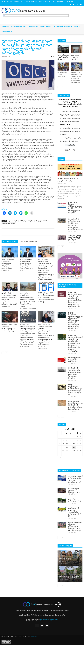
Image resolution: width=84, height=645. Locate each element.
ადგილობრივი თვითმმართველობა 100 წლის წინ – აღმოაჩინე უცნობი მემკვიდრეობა (75, 405)
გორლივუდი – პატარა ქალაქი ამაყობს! (75, 57)
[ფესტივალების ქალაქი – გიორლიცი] (63, 66)
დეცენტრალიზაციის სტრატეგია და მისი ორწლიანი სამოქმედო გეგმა (75, 479)
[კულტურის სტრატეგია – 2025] (62, 500)
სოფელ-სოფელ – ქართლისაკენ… (65, 560)
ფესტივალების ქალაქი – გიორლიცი (62, 74)
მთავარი (6, 26)
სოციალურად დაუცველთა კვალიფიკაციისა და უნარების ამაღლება (70, 131)
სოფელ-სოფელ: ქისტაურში (69, 577)
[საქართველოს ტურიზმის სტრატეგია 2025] (62, 490)
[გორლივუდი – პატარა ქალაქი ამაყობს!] (77, 49)
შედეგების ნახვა (70, 150)
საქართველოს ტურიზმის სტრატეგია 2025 (74, 490)
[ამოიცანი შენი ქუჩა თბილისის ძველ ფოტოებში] (62, 237)
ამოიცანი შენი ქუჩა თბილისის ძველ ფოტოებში (75, 238)
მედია (76, 26)
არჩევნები (6, 31)
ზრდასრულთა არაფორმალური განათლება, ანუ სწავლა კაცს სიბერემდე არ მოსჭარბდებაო (76, 77)
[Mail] (77, 4)
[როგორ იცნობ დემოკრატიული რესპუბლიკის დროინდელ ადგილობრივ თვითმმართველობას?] (62, 220)
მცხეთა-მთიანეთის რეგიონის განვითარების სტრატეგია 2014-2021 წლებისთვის (75, 526)
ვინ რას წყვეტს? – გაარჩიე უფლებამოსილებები (68, 179)
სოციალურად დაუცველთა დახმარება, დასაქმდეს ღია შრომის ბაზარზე (70, 121)
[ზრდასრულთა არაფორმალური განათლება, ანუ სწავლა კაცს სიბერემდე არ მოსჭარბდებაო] (77, 66)
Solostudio (33, 637)
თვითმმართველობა (18, 26)
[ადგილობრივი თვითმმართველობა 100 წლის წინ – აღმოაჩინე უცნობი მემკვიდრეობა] (62, 403)
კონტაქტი (69, 1)
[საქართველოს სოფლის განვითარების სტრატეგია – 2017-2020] (62, 509)
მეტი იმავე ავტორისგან (29, 242)
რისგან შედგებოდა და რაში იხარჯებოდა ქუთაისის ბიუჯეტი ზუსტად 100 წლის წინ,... (75, 389)
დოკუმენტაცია (45, 26)
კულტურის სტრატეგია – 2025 (74, 500)
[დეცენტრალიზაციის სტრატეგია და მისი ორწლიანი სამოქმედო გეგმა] (62, 478)
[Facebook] (73, 4)
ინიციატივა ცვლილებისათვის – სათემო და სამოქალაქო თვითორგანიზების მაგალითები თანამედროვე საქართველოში (75, 299)
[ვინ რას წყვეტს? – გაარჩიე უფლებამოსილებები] (70, 170)
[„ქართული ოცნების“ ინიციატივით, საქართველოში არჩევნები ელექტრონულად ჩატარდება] (10, 251)
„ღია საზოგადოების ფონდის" (37, 610)
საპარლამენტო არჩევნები (27, 221)
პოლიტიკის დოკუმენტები (69, 470)
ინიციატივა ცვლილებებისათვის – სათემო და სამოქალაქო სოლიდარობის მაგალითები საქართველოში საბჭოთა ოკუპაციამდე (75, 343)
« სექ (59, 457)
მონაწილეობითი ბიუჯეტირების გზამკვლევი (74, 359)
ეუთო (10, 221)
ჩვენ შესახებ (31, 1)
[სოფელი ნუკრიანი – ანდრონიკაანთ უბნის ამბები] (63, 49)
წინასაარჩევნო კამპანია (9, 223)
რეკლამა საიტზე (58, 1)
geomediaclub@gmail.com (49, 620)
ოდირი (16, 221)
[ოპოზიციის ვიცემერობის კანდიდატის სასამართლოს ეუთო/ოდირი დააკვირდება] (10, 316)
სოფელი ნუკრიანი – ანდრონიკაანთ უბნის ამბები (63, 57)
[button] (70, 4)
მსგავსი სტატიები (10, 242)
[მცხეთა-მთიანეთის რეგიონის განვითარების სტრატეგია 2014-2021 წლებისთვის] (62, 525)
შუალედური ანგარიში (41, 221)
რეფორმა (33, 26)
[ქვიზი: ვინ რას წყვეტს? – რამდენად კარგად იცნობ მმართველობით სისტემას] (62, 205)
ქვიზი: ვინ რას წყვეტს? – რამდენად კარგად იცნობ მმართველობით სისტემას (75, 208)
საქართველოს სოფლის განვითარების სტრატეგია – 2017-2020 (75, 512)
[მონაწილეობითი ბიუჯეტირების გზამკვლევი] (62, 360)
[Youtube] (80, 4)
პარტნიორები (44, 1)
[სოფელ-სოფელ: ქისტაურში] (70, 574)
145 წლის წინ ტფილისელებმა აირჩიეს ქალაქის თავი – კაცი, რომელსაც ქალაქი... (74, 373)
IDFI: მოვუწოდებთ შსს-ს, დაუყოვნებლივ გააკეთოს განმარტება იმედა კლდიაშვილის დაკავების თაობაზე (46, 297)
